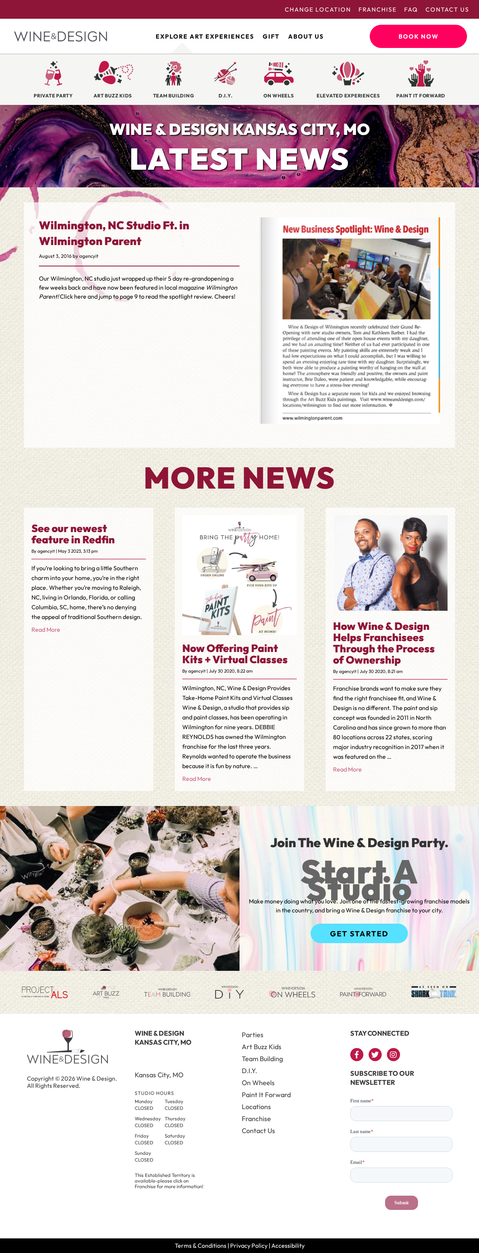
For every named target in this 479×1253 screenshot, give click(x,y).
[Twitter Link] (375, 1054)
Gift (271, 36)
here (79, 296)
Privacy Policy (249, 1245)
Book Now (419, 36)
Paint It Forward (266, 1094)
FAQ (411, 9)
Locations (256, 1106)
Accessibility (288, 1245)
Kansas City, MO (159, 1075)
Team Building (262, 1058)
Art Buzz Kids (261, 1046)
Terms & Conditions (200, 1245)
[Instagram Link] (393, 1054)
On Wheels (258, 1082)
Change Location (318, 9)
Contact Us (447, 9)
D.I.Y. (249, 1070)
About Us (306, 36)
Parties (252, 1034)
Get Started (359, 933)
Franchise (378, 9)
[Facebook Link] (356, 1054)
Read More (45, 629)
